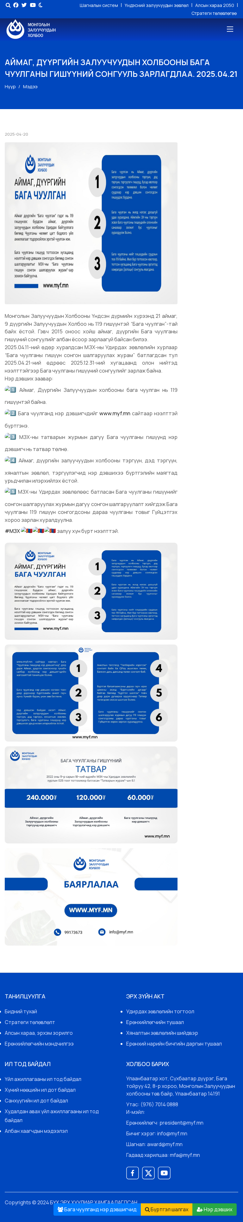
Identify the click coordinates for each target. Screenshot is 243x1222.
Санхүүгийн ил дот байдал (36, 1100)
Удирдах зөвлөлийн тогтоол (160, 1011)
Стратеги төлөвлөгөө (214, 13)
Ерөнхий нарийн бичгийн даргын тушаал (174, 1043)
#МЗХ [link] (12, 531)
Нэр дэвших (218, 1209)
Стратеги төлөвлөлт (30, 1022)
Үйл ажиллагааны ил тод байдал (43, 1079)
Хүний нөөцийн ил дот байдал (40, 1089)
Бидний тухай (21, 1011)
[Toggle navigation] (229, 29)
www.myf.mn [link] (114, 413)
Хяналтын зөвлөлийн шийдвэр (162, 1032)
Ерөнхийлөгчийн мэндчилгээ (39, 1043)
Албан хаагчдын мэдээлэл (36, 1130)
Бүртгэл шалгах (169, 1209)
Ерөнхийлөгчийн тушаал (155, 1022)
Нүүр (10, 86)
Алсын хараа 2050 (215, 5)
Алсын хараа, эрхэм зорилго (39, 1032)
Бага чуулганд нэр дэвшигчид (100, 1209)
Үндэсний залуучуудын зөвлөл (157, 5)
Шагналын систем (99, 5)
